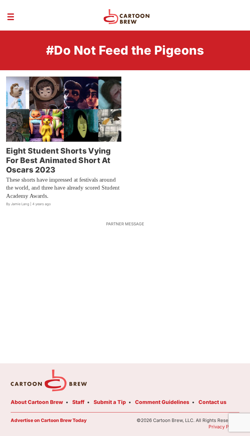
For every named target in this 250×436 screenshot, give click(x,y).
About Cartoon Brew (37, 402)
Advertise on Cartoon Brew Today (49, 420)
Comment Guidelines (162, 402)
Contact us (212, 402)
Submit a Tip (110, 402)
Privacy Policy (224, 427)
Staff (78, 402)
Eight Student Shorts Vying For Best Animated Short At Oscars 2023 (58, 160)
